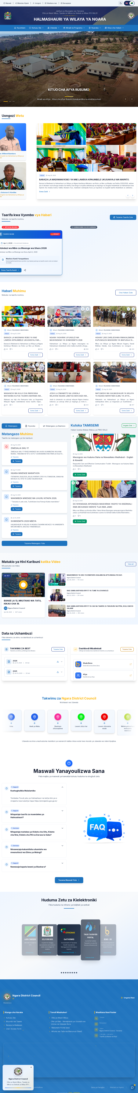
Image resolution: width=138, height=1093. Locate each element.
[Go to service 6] (72, 972)
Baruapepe (67, 3)
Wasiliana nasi (52, 3)
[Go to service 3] (65, 972)
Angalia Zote (127, 425)
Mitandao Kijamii (23, 3)
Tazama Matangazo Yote (34, 543)
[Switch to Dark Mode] (120, 3)
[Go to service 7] (74, 972)
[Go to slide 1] (5, 101)
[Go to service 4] (68, 972)
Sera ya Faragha (97, 1087)
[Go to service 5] (70, 972)
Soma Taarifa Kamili (14, 270)
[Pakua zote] (58, 662)
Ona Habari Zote (126, 293)
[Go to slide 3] (14, 101)
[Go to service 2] (63, 972)
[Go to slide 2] (10, 101)
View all (130, 564)
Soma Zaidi (41, 191)
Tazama (18, 461)
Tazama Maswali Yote (67, 880)
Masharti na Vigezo (117, 1087)
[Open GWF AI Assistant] (132, 1087)
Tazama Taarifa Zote (124, 217)
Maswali (8, 3)
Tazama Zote (58, 649)
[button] (34, 794)
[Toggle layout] (31, 1067)
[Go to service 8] (76, 972)
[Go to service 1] (61, 972)
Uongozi (38, 3)
